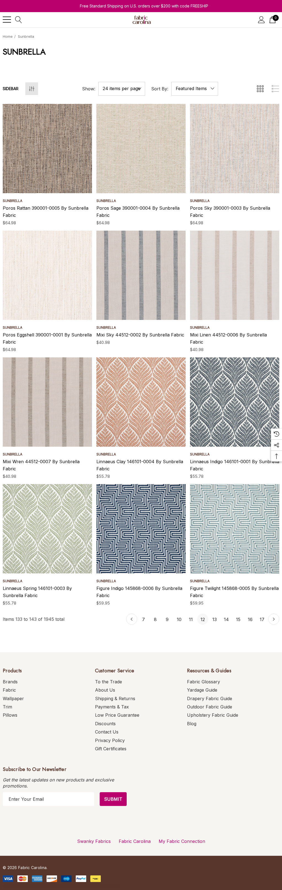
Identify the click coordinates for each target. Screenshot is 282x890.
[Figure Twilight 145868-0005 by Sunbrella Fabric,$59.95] (234, 528)
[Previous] (131, 619)
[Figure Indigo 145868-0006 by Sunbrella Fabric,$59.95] (141, 528)
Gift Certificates (110, 748)
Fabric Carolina (135, 841)
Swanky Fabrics (94, 841)
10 (179, 619)
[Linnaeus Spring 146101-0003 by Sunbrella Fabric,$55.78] (47, 528)
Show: (88, 89)
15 (238, 619)
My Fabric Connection (182, 841)
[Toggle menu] (7, 19)
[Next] (273, 619)
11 (191, 619)
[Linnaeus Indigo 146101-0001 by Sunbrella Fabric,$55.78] (234, 402)
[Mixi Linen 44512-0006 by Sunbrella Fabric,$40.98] (234, 275)
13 (214, 619)
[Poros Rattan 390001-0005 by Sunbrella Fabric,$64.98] (47, 148)
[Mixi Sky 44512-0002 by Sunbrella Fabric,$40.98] (141, 275)
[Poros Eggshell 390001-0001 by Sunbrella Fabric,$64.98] (47, 275)
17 (262, 619)
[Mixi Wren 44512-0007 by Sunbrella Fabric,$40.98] (47, 402)
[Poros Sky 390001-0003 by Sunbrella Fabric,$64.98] (234, 148)
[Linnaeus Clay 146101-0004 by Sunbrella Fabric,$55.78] (141, 402)
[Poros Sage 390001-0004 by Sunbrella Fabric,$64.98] (141, 148)
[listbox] (194, 89)
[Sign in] (261, 19)
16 (250, 619)
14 (226, 619)
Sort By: (159, 89)
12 (202, 619)
